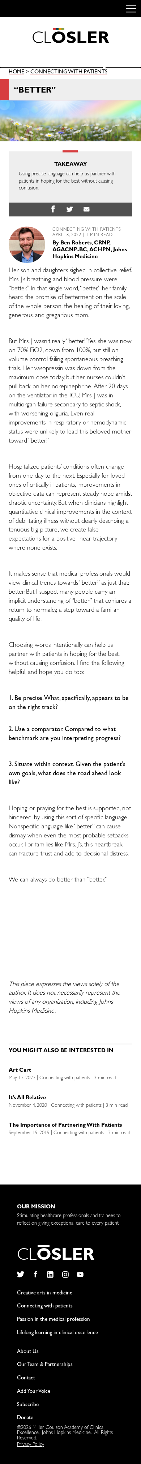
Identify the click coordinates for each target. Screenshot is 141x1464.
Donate (25, 1418)
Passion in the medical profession (53, 1320)
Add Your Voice (33, 1392)
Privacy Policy (30, 1444)
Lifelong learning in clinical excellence (57, 1333)
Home (16, 73)
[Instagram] (65, 1274)
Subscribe (28, 1405)
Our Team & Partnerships (45, 1365)
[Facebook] (35, 1274)
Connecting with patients (68, 73)
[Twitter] (20, 1274)
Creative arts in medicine (44, 1293)
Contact (26, 1378)
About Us (28, 1352)
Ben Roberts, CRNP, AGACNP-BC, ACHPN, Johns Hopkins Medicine (89, 250)
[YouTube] (80, 1274)
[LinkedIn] (50, 1274)
